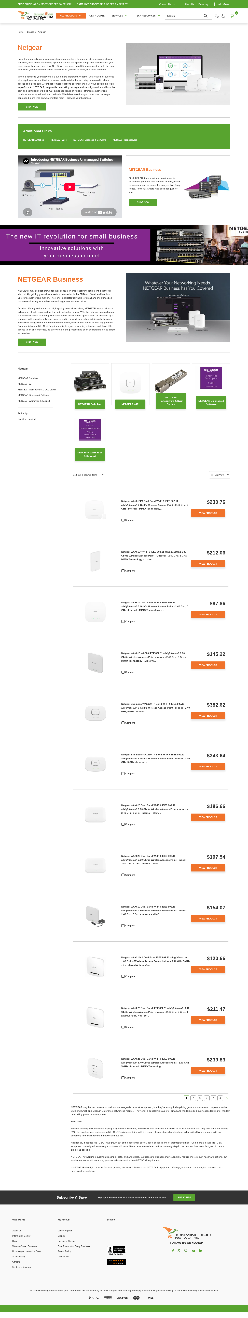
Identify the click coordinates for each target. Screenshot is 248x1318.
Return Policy (64, 1251)
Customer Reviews (21, 1267)
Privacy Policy (164, 1290)
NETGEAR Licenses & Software (89, 140)
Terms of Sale (148, 1290)
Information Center (21, 1236)
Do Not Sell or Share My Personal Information (196, 1290)
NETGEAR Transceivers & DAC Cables (37, 389)
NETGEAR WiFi (59, 140)
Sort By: (77, 475)
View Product (208, 513)
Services (117, 15)
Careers (16, 1262)
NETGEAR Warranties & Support (34, 401)
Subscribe (184, 1197)
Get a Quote (97, 15)
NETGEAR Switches (33, 140)
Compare (130, 520)
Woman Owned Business (24, 1246)
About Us (189, 4)
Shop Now (32, 342)
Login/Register (65, 1230)
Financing (203, 4)
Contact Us (63, 1256)
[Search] (206, 15)
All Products (68, 15)
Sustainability (18, 1256)
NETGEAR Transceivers (125, 140)
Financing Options (67, 1241)
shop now (32, 107)
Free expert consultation (82, 1171)
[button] (116, 1234)
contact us (165, 4)
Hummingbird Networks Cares (26, 1251)
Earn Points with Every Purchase (74, 1246)
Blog (14, 1241)
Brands (61, 1236)
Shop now (143, 202)
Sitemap (136, 1290)
